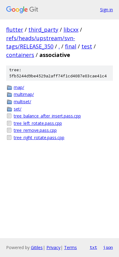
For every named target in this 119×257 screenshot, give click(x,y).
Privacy (53, 247)
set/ (17, 109)
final (70, 46)
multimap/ (24, 94)
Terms (70, 247)
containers (20, 54)
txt (93, 247)
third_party (43, 29)
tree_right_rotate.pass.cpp (39, 137)
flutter (14, 29)
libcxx (70, 29)
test (86, 46)
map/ (19, 87)
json (108, 247)
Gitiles (37, 247)
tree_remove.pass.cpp (35, 130)
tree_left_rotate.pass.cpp (38, 123)
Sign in (106, 9)
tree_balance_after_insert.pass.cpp (47, 116)
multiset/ (22, 101)
